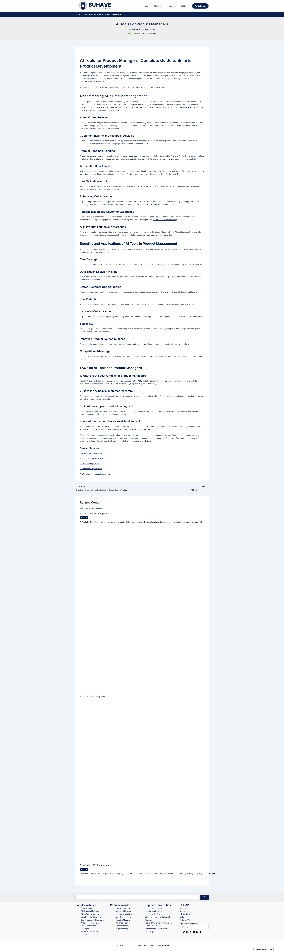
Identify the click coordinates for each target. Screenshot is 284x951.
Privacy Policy (185, 914)
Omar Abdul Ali (87, 908)
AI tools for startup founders (163, 204)
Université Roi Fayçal (153, 914)
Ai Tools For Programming (91, 469)
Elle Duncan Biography (90, 911)
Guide (183, 6)
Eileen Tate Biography (90, 914)
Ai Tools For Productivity (169, 174)
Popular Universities (158, 905)
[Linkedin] (190, 932)
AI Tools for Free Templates (94, 513)
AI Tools (88, 14)
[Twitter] (184, 932)
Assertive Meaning (123, 917)
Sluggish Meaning (122, 920)
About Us (183, 908)
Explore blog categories (188, 924)
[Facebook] (180, 932)
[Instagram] (187, 932)
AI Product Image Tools (90, 463)
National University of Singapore (158, 923)
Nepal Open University (154, 911)
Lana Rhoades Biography (91, 917)
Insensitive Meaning (123, 914)
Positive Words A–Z (123, 908)
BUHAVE (79, 14)
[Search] (204, 897)
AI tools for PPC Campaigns (94, 865)
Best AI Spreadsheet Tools (91, 453)
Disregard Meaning (123, 911)
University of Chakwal (154, 908)
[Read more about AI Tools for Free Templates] (92, 508)
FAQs (181, 917)
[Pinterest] (197, 932)
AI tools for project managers (180, 107)
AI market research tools (185, 125)
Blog (146, 6)
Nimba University (152, 926)
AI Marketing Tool (165, 235)
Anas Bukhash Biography (91, 923)
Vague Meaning (121, 929)
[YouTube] (200, 932)
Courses (171, 6)
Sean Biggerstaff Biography (92, 920)
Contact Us (184, 911)
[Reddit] (194, 932)
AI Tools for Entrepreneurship (165, 220)
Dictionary (158, 6)
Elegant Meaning (122, 926)
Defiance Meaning (123, 923)
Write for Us (184, 920)
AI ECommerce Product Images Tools (95, 474)
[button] (149, 6)
